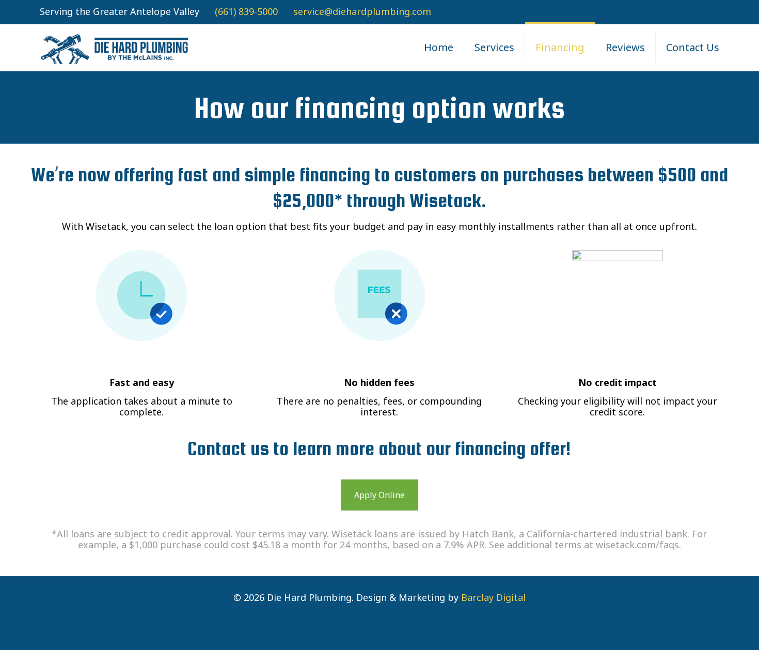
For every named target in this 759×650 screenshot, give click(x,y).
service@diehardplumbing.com (362, 11)
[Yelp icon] (713, 12)
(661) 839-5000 (246, 11)
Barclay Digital (493, 597)
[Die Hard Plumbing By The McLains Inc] (115, 47)
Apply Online (379, 495)
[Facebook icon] (700, 12)
